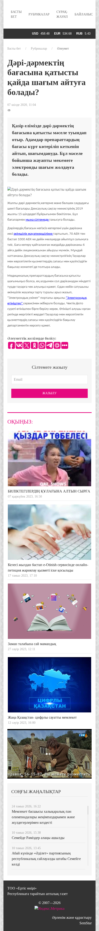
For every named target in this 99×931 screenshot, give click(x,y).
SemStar (85, 923)
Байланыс (84, 14)
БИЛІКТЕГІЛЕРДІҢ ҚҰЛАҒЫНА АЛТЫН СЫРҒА (49, 491)
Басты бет (16, 14)
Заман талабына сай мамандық (32, 644)
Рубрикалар (39, 14)
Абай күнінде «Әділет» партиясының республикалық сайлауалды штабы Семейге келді (46, 858)
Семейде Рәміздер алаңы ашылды (38, 838)
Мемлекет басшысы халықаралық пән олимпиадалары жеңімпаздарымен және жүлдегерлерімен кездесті (43, 816)
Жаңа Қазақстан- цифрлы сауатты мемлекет (42, 717)
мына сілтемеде (37, 220)
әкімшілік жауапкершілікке (33, 234)
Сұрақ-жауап (62, 14)
